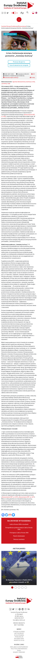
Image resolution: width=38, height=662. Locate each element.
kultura (28, 82)
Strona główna (19, 631)
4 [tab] (22, 587)
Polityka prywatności (19, 649)
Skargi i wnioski (19, 652)
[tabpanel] (19, 567)
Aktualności (19, 633)
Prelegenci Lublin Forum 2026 (19, 532)
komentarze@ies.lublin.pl (11, 77)
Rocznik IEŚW (19, 638)
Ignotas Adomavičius (19, 82)
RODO (19, 650)
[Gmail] (9, 514)
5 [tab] (25, 587)
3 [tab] (19, 587)
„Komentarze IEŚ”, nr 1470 (10, 497)
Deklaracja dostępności (19, 647)
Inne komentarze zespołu (19, 65)
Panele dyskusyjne (19, 536)
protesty (4, 83)
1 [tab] (12, 587)
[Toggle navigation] (19, 19)
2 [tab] (15, 587)
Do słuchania (19, 635)
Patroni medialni (19, 539)
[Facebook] (3, 514)
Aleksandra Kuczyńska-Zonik (15, 46)
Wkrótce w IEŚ (19, 640)
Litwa (33, 82)
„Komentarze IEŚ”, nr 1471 (26, 497)
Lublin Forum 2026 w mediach (19, 524)
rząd (8, 83)
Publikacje (19, 637)
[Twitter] (6, 514)
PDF (33, 74)
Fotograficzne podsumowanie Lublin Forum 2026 (19, 528)
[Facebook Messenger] (13, 514)
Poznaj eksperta (19, 62)
